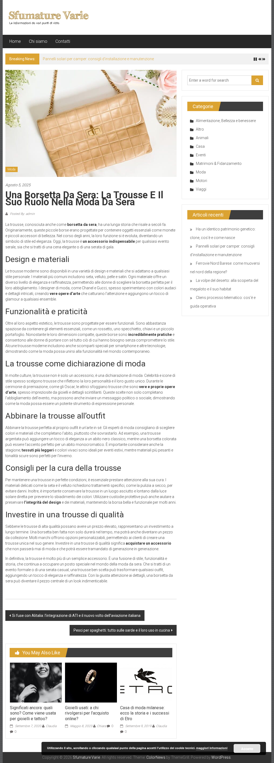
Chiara (101, 726)
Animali (202, 138)
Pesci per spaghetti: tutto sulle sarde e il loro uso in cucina (122, 630)
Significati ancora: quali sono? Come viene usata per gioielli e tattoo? (33, 713)
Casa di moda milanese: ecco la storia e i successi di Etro (144, 713)
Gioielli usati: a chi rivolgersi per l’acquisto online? (87, 713)
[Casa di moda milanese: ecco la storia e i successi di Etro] (146, 682)
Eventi (201, 155)
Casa (200, 146)
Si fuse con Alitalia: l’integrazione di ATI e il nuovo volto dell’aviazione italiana (76, 615)
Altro (200, 129)
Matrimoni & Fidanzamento (219, 163)
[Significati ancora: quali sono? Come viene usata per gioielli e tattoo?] (36, 682)
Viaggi (201, 189)
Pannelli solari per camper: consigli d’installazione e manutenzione (98, 59)
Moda (11, 169)
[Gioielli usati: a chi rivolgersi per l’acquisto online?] (91, 682)
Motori (201, 181)
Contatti (62, 41)
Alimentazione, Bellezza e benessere (226, 121)
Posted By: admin (22, 214)
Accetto (247, 748)
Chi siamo (38, 41)
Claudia (51, 726)
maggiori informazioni (211, 748)
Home (15, 41)
